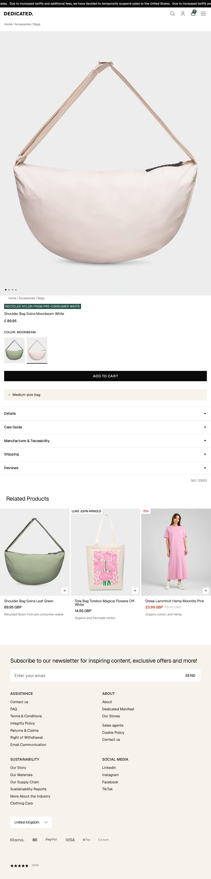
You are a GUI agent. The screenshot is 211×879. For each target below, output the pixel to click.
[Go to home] (18, 13)
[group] (35, 564)
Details (10, 413)
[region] (105, 564)
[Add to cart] (64, 591)
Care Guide (13, 427)
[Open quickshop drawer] (206, 591)
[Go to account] (182, 14)
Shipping (11, 454)
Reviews (11, 468)
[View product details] (35, 606)
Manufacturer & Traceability (26, 440)
